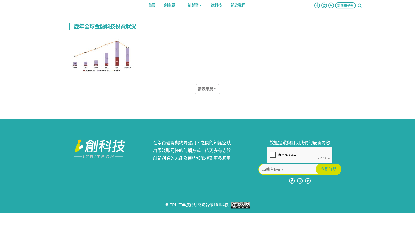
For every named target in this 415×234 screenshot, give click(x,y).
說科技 (216, 5)
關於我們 (238, 5)
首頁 (152, 5)
